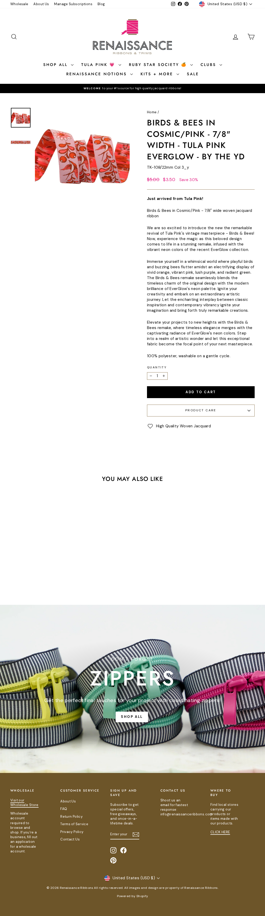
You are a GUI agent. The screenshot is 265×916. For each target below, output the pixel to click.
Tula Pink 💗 (99, 65)
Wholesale (19, 4)
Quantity (157, 367)
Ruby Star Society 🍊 (159, 65)
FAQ (63, 809)
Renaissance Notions (97, 74)
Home (152, 112)
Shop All (56, 65)
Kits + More (158, 74)
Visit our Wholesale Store (24, 802)
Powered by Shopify (132, 896)
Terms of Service (74, 824)
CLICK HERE (220, 832)
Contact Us (70, 839)
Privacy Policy (71, 832)
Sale (193, 74)
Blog (101, 4)
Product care (200, 410)
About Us (41, 4)
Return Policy (71, 816)
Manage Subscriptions (73, 4)
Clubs (209, 65)
